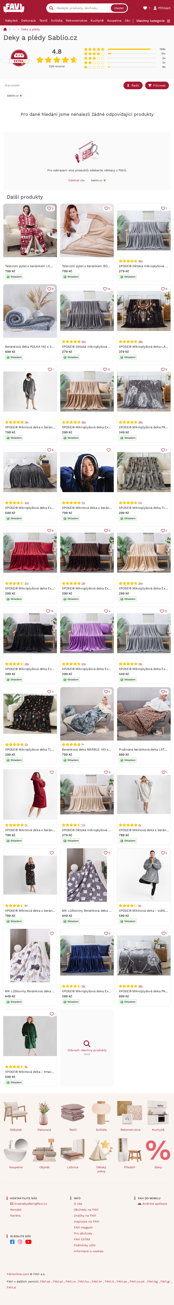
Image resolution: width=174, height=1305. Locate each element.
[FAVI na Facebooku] (12, 1242)
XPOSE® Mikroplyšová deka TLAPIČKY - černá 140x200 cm (49, 749)
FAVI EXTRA (82, 1239)
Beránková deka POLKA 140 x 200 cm (33, 347)
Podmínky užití (84, 1245)
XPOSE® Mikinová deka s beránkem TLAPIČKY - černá (45, 911)
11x (83, 502)
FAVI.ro (71, 1281)
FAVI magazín (83, 1227)
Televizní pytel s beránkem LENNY (31, 266)
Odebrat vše (76, 180)
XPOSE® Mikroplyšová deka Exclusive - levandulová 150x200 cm (110, 669)
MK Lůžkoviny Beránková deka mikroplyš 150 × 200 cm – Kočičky (54, 991)
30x (83, 663)
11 (109, 852)
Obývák (130, 20)
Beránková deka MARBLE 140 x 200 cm (91, 749)
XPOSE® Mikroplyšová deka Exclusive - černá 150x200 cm (49, 669)
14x (26, 422)
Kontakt (15, 1209)
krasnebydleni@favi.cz (30, 1203)
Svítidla (56, 20)
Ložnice (72, 1167)
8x (139, 905)
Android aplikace (155, 1203)
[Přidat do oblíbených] (108, 450)
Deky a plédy (30, 29)
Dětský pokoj (101, 1169)
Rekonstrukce (76, 20)
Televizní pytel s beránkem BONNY (88, 266)
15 (52, 611)
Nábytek (11, 20)
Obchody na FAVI (86, 1209)
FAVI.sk (45, 1281)
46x (140, 261)
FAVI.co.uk (138, 1281)
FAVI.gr (165, 1281)
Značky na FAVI (85, 1215)
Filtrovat (159, 85)
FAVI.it (110, 1281)
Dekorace (28, 20)
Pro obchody (83, 1233)
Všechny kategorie (150, 21)
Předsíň (129, 1167)
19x (83, 583)
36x (140, 422)
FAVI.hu (84, 1281)
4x (139, 824)
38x (140, 341)
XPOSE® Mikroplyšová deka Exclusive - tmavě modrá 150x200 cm (111, 991)
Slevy (158, 1167)
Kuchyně (97, 20)
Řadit (135, 85)
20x (27, 502)
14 (109, 288)
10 (165, 611)
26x (83, 341)
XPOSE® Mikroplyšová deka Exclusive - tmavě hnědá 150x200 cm (111, 588)
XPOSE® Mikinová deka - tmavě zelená (34, 1072)
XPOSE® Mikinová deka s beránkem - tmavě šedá (42, 427)
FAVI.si (11, 1287)
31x (26, 583)
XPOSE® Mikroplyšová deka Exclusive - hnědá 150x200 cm (106, 427)
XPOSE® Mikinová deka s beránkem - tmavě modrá (100, 508)
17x (83, 824)
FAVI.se (122, 1281)
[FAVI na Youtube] (28, 1242)
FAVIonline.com (18, 1274)
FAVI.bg (153, 1281)
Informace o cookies (88, 1251)
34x (140, 583)
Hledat (119, 8)
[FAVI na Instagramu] (20, 1242)
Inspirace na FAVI (86, 1221)
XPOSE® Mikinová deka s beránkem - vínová (38, 830)
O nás (78, 1203)
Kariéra (15, 1215)
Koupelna (114, 20)
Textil (43, 20)
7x (26, 824)
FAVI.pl (58, 1281)
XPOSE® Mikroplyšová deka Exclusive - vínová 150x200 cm (49, 588)
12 (109, 369)
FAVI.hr (97, 1281)
